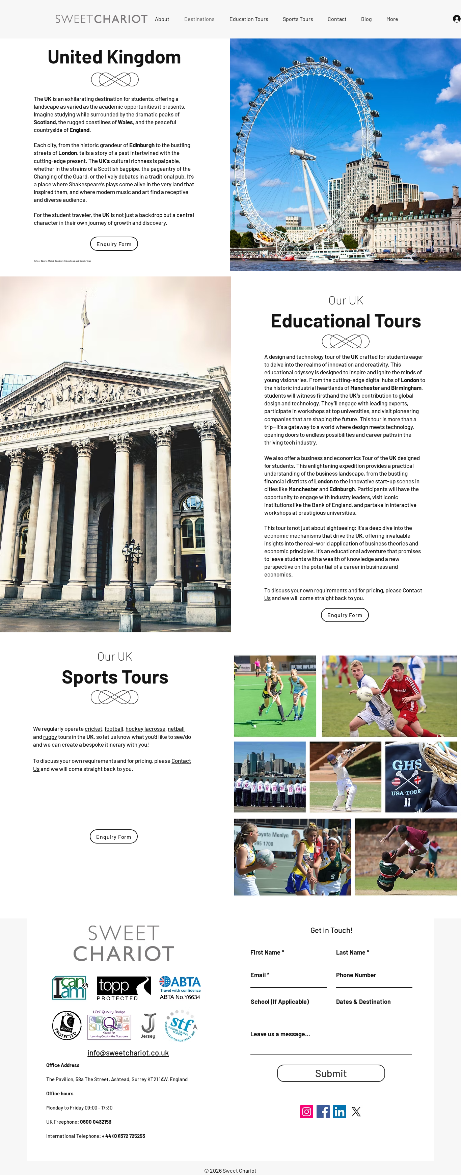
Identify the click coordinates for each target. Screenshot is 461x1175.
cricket (93, 728)
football (114, 728)
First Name (265, 952)
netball (176, 728)
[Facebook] (323, 1111)
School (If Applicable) (280, 1001)
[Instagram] (306, 1111)
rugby (50, 736)
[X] (356, 1111)
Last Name (350, 952)
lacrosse (154, 728)
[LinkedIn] (339, 1111)
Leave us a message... (280, 1034)
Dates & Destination (363, 1001)
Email (258, 975)
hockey (134, 728)
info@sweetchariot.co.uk (128, 1052)
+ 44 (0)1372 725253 (123, 1136)
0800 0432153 (95, 1122)
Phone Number (356, 975)
